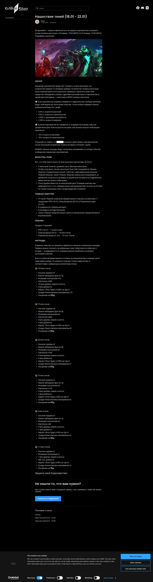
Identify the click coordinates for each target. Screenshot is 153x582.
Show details (108, 578)
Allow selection (135, 563)
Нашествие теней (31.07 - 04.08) (45, 521)
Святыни (37, 515)
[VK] (147, 8)
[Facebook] (138, 8)
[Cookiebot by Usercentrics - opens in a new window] (13, 578)
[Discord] (142, 8)
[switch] (60, 578)
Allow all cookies (135, 556)
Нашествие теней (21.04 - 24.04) (45, 518)
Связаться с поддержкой (48, 498)
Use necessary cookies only (136, 569)
